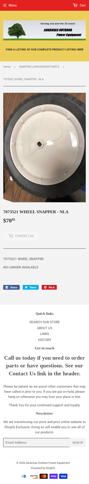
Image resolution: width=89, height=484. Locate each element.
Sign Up (78, 442)
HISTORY (44, 340)
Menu (13, 5)
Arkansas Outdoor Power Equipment (48, 462)
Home (7, 66)
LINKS (44, 334)
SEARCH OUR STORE (44, 322)
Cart (82, 5)
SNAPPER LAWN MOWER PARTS (39, 66)
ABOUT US (44, 328)
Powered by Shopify (43, 468)
